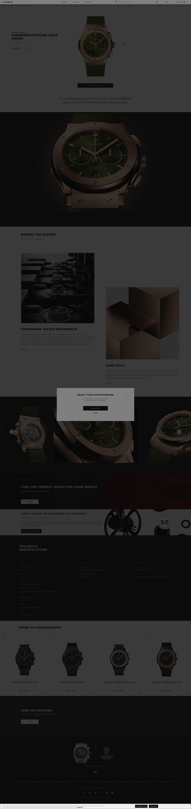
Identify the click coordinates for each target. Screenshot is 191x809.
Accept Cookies (153, 806)
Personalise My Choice (141, 806)
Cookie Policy (80, 807)
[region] (95, 806)
